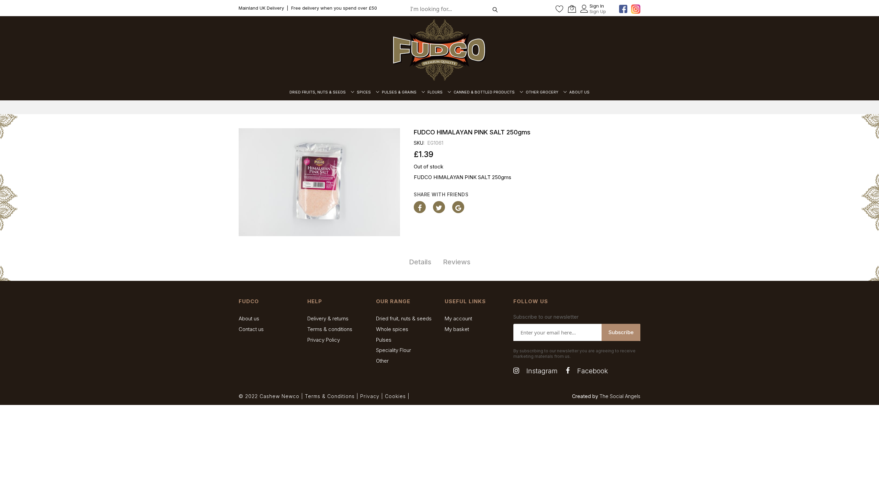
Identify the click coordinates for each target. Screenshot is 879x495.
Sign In (597, 6)
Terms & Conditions (330, 396)
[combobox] (456, 9)
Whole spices (392, 329)
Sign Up (598, 11)
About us (249, 318)
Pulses (383, 340)
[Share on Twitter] (439, 207)
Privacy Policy (323, 340)
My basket (457, 329)
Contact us (251, 329)
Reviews (456, 262)
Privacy (369, 396)
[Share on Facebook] (420, 207)
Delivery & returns (328, 318)
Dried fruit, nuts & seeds (404, 318)
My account (458, 318)
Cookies (395, 396)
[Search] (495, 9)
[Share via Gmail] (458, 207)
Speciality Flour (393, 350)
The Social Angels (620, 396)
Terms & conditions (329, 329)
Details (420, 262)
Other (382, 361)
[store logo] (439, 50)
